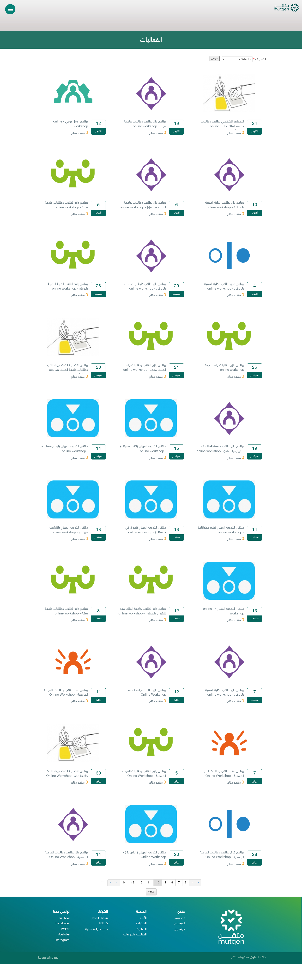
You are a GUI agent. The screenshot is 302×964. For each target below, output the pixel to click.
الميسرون (179, 923)
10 (157, 882)
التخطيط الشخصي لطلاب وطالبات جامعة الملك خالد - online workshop (222, 126)
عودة (151, 892)
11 (149, 882)
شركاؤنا (103, 923)
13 (132, 882)
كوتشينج (179, 929)
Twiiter (65, 929)
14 (124, 882)
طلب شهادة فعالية (96, 929)
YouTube (63, 934)
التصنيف (259, 59)
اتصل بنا (64, 918)
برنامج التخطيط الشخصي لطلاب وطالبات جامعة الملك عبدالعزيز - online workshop (67, 370)
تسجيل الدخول (99, 918)
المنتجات (141, 923)
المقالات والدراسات (134, 934)
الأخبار (143, 918)
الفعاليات (141, 929)
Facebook (62, 923)
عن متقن (179, 918)
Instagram (62, 940)
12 (141, 882)
